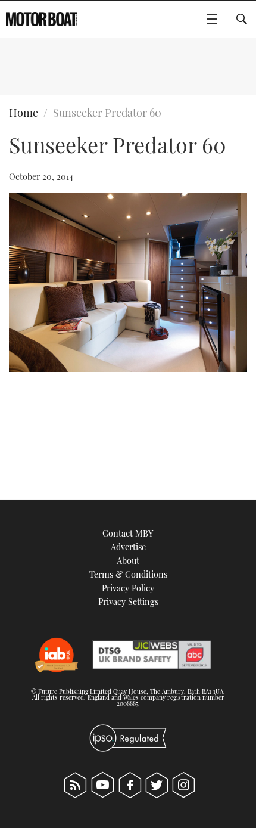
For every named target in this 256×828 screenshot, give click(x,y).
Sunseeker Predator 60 (107, 113)
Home (23, 113)
